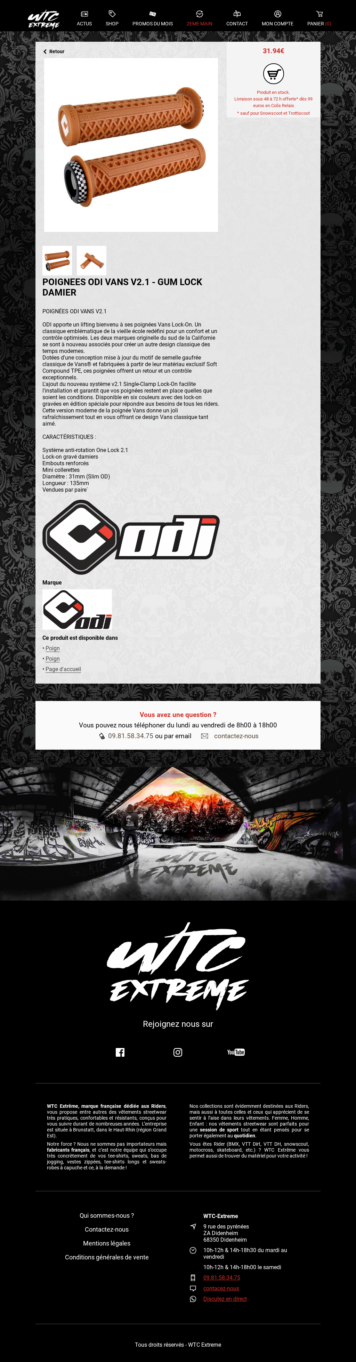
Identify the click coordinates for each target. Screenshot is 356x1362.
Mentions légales (106, 1243)
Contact (237, 23)
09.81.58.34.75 (130, 736)
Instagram (178, 1052)
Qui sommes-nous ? (107, 1215)
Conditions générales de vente (107, 1257)
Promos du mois (152, 23)
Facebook (120, 1052)
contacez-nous (221, 1288)
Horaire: (196, 1253)
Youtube (236, 1052)
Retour (56, 52)
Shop (112, 23)
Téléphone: (196, 1277)
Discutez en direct (225, 1299)
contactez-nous (236, 736)
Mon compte (277, 23)
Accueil (44, 19)
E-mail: (196, 1288)
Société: (196, 1216)
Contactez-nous (107, 1229)
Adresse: (196, 1233)
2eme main (199, 23)
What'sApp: (196, 1299)
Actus (84, 23)
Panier (319, 23)
